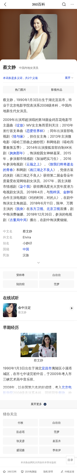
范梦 (56, 284)
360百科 (38, 4)
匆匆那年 (16, 153)
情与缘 (18, 136)
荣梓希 (20, 275)
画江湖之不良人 (41, 170)
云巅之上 (33, 164)
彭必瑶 (20, 431)
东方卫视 (36, 209)
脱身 (19, 209)
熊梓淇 (55, 192)
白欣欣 (57, 275)
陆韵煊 (20, 284)
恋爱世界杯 (34, 131)
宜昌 (47, 368)
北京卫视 (53, 209)
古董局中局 (18, 220)
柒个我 (25, 186)
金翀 (66, 192)
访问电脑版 (31, 471)
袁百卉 (57, 441)
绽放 (19, 125)
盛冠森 (20, 450)
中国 (26, 249)
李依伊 (57, 450)
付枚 (20, 422)
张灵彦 (20, 441)
